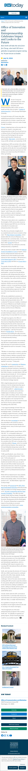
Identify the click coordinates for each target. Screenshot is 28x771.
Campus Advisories (14, 751)
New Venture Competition (14, 235)
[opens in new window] (2, 736)
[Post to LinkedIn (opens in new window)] (6, 65)
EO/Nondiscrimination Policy (14, 753)
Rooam (14, 443)
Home (2, 21)
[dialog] (14, 763)
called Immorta (18, 389)
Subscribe (14, 13)
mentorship (15, 364)
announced (13, 485)
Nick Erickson (4, 62)
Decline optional (13, 767)
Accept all (22, 767)
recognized (14, 420)
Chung (3, 127)
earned (10, 242)
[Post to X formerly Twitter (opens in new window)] (4, 65)
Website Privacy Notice (18, 759)
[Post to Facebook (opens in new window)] (2, 65)
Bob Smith (12, 139)
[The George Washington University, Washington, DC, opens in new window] (14, 745)
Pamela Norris (10, 331)
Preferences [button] (22, 764)
